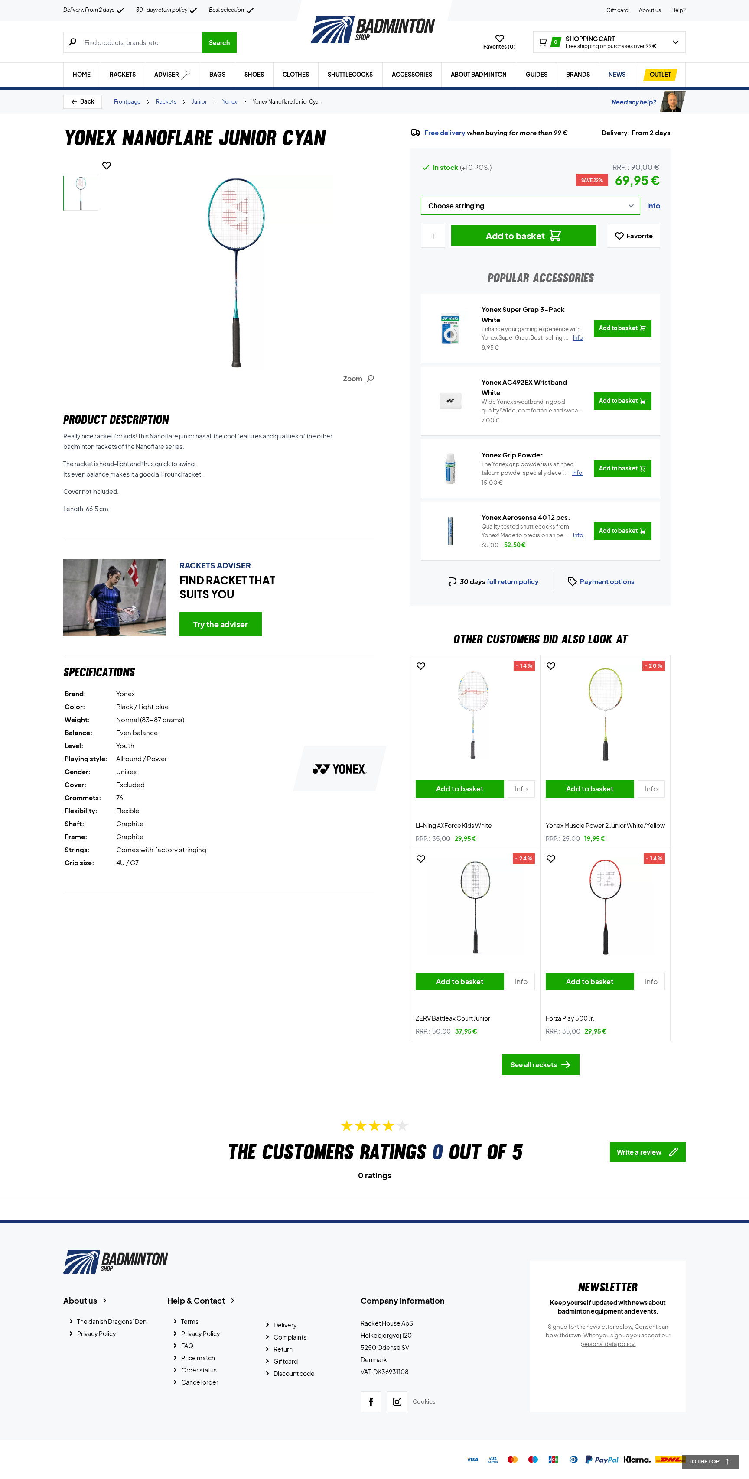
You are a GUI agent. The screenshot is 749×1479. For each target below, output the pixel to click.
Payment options (607, 581)
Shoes (254, 74)
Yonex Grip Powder (512, 455)
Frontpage (127, 101)
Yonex (229, 101)
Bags (217, 74)
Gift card (617, 10)
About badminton (479, 74)
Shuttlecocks (350, 74)
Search (219, 42)
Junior (199, 101)
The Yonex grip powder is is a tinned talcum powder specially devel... (532, 468)
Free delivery (445, 132)
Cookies (424, 1401)
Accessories (412, 74)
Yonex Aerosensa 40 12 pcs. (526, 517)
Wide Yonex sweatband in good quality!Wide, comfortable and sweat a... (531, 406)
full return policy (513, 581)
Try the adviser (220, 624)
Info (653, 205)
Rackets (123, 74)
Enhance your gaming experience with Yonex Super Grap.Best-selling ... (532, 333)
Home (82, 74)
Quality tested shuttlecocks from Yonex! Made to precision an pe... (532, 530)
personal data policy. (608, 1343)
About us (650, 10)
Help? (678, 10)
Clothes (296, 74)
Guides (536, 74)
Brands (578, 74)
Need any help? (634, 102)
